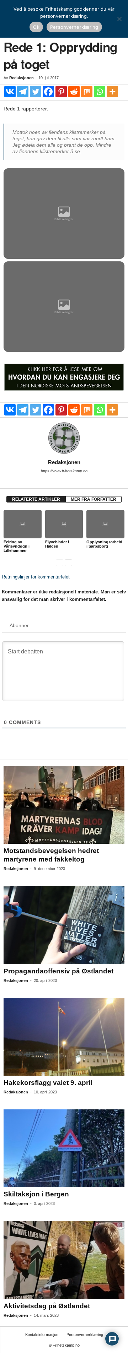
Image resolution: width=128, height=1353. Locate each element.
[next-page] (68, 562)
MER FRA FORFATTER (93, 499)
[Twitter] (35, 91)
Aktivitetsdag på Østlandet (47, 1306)
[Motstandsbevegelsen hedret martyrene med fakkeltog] (64, 805)
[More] (112, 91)
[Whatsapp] (99, 91)
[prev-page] (59, 562)
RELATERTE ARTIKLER (36, 499)
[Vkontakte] (10, 91)
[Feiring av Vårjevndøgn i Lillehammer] (23, 524)
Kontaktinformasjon (41, 1334)
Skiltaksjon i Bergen (36, 1194)
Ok (36, 27)
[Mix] (86, 91)
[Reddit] (74, 91)
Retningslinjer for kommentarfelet (36, 577)
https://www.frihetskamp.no (64, 471)
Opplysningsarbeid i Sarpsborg (104, 544)
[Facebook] (48, 91)
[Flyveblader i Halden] (64, 524)
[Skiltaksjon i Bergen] (64, 1148)
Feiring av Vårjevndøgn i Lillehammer (17, 546)
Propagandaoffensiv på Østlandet (58, 971)
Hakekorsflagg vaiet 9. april (48, 1082)
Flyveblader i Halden (57, 544)
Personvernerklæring (84, 1334)
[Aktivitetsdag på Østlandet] (64, 1260)
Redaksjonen (21, 78)
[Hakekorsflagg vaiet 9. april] (64, 1037)
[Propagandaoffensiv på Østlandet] (64, 925)
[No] (119, 18)
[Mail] (64, 480)
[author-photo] (64, 438)
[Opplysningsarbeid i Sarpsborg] (105, 524)
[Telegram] (22, 91)
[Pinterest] (61, 91)
